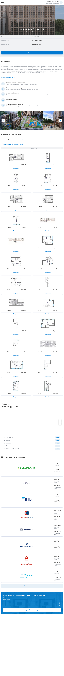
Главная (22, 31)
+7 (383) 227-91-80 (52, 2)
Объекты (28, 31)
